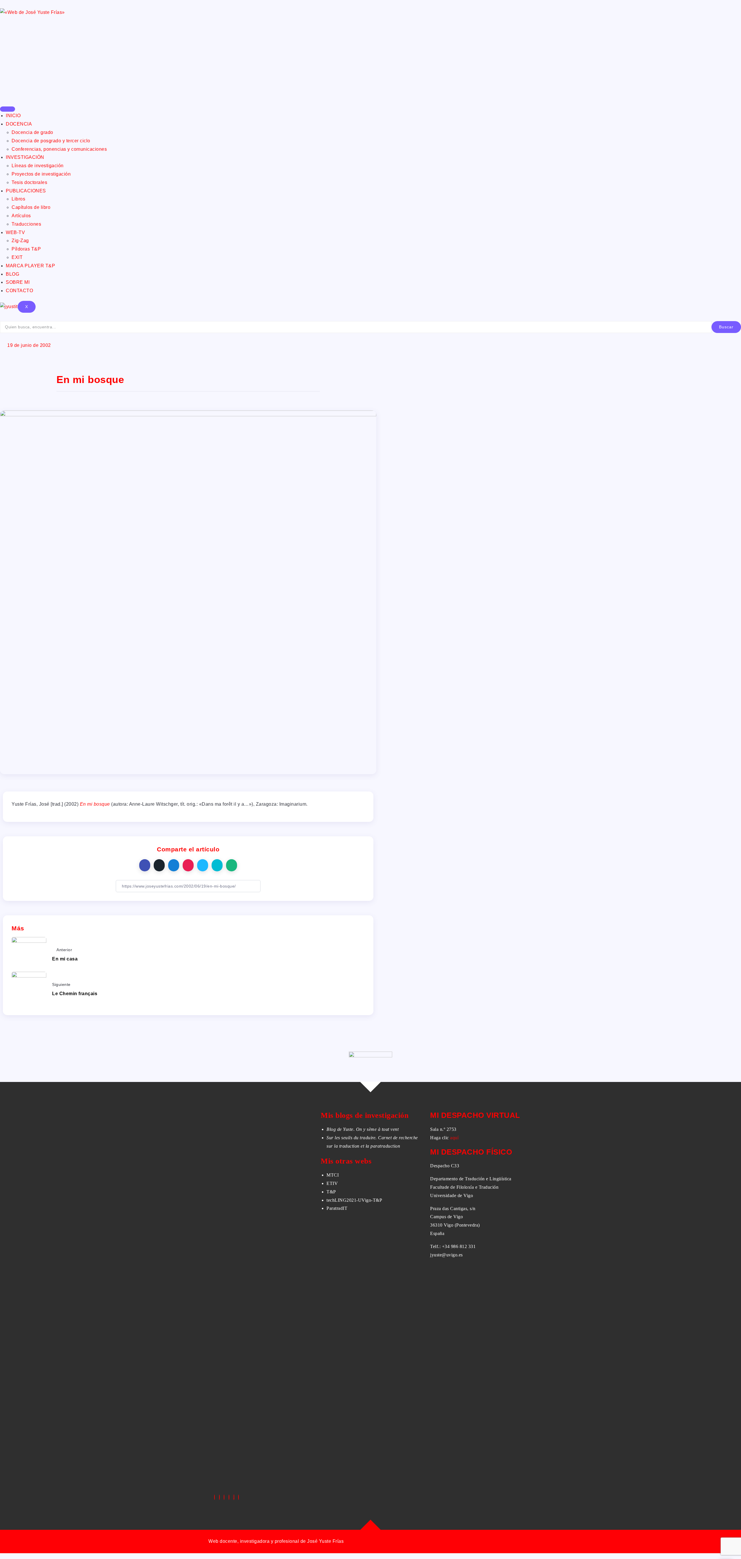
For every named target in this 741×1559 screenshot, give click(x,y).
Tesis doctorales (29, 182)
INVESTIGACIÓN (25, 157)
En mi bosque (95, 804)
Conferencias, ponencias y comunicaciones (59, 149)
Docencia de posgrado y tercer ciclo (51, 140)
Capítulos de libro (31, 207)
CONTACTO (19, 290)
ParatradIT (337, 1208)
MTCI (333, 1175)
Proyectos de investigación (41, 174)
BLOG (12, 274)
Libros (18, 198)
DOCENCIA (19, 124)
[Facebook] (214, 1497)
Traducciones (26, 224)
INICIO (13, 115)
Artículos (21, 215)
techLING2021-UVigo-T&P (354, 1200)
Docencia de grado (32, 132)
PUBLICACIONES (26, 190)
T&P (331, 1191)
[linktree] (233, 1497)
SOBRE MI (18, 282)
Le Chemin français (74, 993)
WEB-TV (15, 232)
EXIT (17, 257)
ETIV (332, 1183)
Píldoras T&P (26, 248)
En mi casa (65, 958)
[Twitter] (219, 1497)
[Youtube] (238, 1497)
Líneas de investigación (38, 165)
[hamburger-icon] (7, 109)
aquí (454, 1137)
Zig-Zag (20, 240)
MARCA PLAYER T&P (30, 265)
